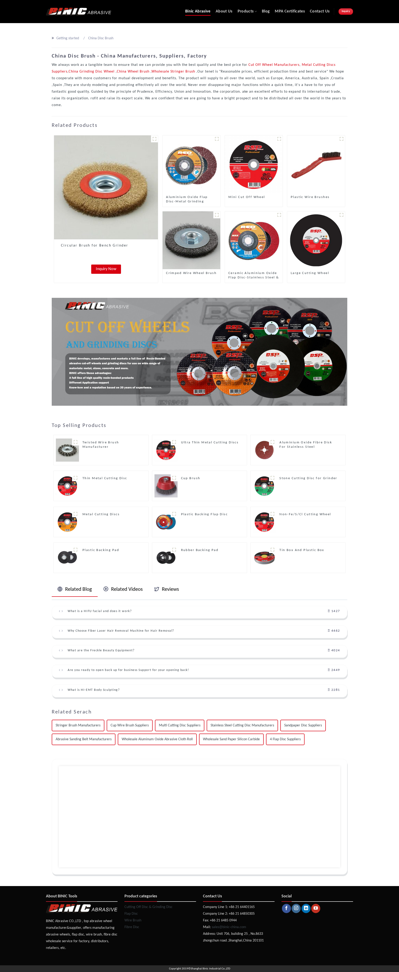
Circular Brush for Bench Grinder (94, 245)
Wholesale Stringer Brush (173, 71)
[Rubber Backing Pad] (166, 558)
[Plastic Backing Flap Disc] (166, 522)
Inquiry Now (106, 269)
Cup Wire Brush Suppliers (130, 725)
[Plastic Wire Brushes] (316, 164)
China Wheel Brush (134, 71)
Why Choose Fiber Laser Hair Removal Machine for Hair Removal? (121, 631)
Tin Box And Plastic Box (301, 550)
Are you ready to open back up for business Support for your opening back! (128, 670)
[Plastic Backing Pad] (67, 558)
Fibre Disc (131, 927)
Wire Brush (132, 920)
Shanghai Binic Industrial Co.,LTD (210, 968)
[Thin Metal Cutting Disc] (67, 486)
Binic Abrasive (198, 11)
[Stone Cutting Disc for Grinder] (264, 486)
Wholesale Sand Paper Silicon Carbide (231, 739)
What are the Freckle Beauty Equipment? (101, 650)
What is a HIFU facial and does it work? (100, 611)
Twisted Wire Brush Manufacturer (100, 445)
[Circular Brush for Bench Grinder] (106, 187)
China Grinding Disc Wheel (92, 71)
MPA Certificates (290, 11)
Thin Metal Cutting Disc (104, 478)
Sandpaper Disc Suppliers (303, 725)
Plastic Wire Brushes (310, 197)
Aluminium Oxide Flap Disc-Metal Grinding (187, 199)
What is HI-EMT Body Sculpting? (94, 690)
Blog (266, 11)
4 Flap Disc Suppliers (285, 739)
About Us (224, 11)
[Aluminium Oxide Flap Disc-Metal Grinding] (191, 164)
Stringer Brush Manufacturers (78, 725)
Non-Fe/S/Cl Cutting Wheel (305, 514)
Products (246, 11)
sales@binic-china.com (229, 927)
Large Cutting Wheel (310, 273)
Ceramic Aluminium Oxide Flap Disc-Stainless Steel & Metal (253, 277)
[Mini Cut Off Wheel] (254, 164)
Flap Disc (131, 914)
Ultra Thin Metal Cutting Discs (210, 442)
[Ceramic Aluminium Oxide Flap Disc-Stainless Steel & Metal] (254, 240)
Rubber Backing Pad (200, 550)
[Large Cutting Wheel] (316, 240)
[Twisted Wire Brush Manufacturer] (67, 450)
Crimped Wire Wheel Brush (191, 273)
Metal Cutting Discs (101, 514)
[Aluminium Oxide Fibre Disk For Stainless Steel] (264, 450)
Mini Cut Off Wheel (246, 197)
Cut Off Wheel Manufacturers (273, 65)
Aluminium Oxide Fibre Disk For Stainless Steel (305, 445)
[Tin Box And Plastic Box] (264, 558)
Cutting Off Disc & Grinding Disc (148, 907)
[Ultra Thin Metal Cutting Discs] (166, 450)
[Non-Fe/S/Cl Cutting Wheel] (264, 522)
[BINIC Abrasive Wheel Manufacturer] (78, 11)
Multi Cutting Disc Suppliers (179, 725)
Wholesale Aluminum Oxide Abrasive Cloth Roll (157, 739)
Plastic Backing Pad (100, 550)
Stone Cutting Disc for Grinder (308, 478)
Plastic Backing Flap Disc (204, 514)
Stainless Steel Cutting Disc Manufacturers (242, 725)
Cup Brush (190, 478)
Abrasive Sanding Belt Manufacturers (84, 739)
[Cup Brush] (166, 486)
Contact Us (320, 11)
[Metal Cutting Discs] (67, 522)
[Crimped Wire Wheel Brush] (191, 240)
